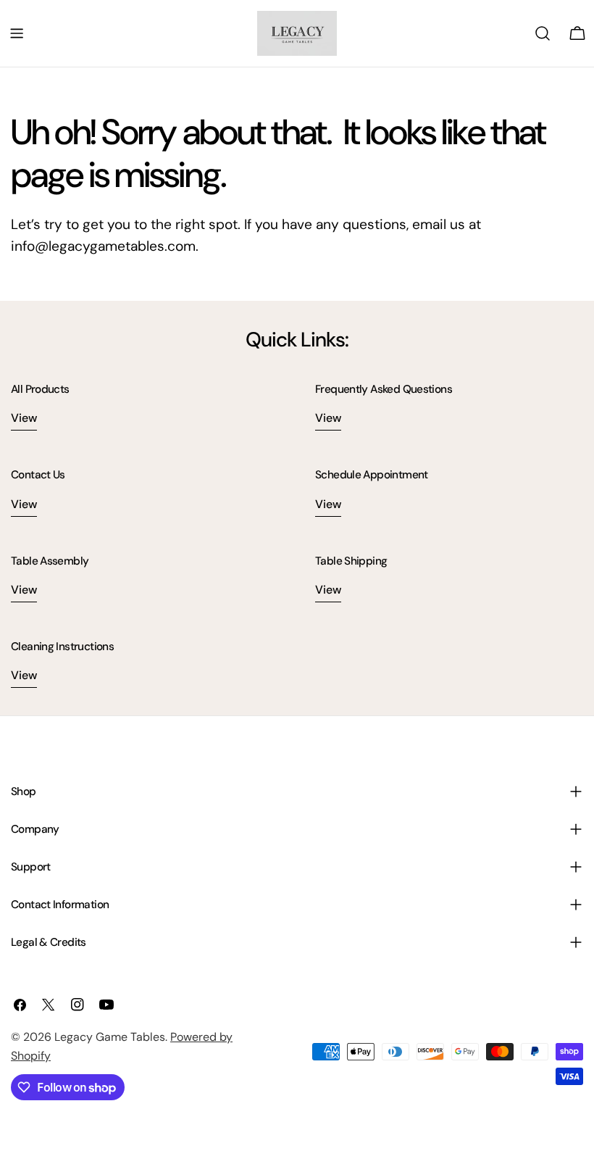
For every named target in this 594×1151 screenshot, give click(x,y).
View (24, 417)
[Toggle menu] (16, 33)
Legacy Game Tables (109, 1036)
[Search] (542, 33)
